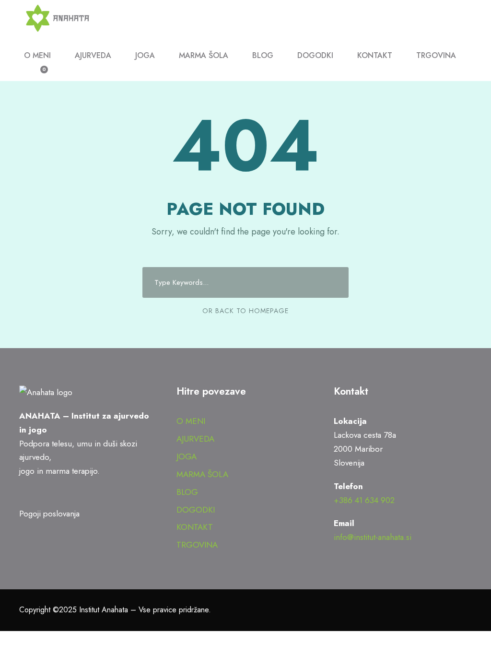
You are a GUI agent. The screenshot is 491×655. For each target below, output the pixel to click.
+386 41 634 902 (364, 500)
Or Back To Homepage (245, 311)
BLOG (262, 55)
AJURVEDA (93, 55)
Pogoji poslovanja (49, 513)
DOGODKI (315, 55)
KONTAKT (374, 55)
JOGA (145, 55)
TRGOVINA (436, 55)
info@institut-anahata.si (372, 537)
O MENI (37, 55)
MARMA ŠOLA (203, 55)
